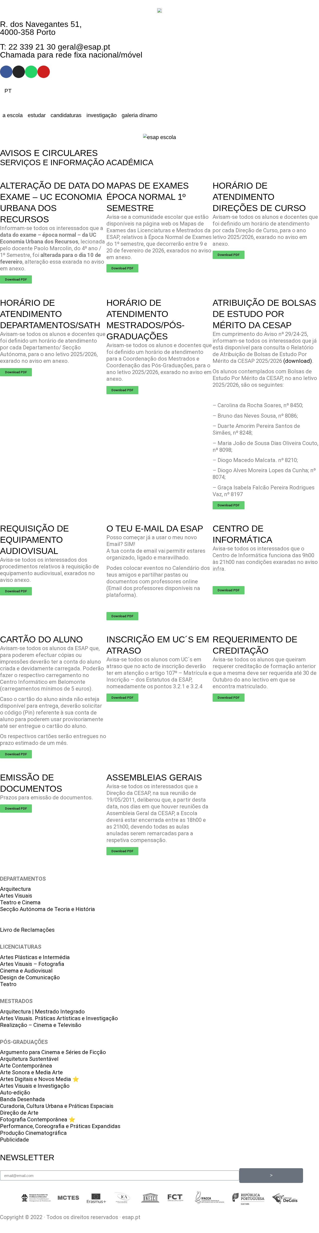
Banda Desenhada (22, 1099)
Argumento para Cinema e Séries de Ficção (53, 1052)
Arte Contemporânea (26, 1066)
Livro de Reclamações (27, 930)
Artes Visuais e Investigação (35, 1086)
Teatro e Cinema (20, 902)
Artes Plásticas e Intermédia (35, 957)
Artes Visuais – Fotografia (32, 964)
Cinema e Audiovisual (26, 971)
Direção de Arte (19, 1113)
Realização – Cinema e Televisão (40, 1025)
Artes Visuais (16, 896)
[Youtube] (43, 72)
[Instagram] (18, 72)
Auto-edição (15, 1092)
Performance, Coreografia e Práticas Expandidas (60, 1126)
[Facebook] (6, 72)
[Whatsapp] (31, 72)
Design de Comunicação (30, 977)
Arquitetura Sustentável (29, 1059)
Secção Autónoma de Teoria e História (47, 909)
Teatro (8, 984)
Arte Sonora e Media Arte (31, 1072)
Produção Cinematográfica (33, 1133)
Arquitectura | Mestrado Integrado (42, 1011)
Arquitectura (15, 889)
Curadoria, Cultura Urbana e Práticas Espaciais (56, 1106)
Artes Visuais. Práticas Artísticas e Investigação (59, 1018)
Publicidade (14, 1140)
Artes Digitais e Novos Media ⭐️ (39, 1079)
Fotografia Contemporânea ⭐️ (37, 1119)
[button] (12, 115)
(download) (297, 361)
